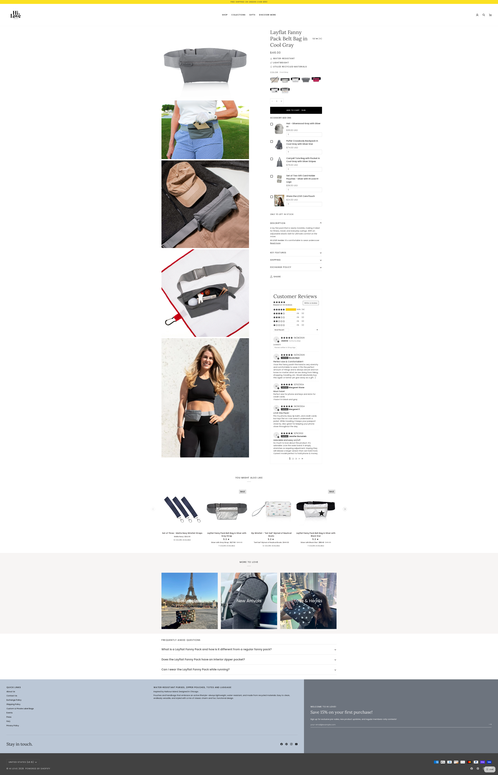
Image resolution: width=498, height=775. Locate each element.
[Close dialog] (297, 358)
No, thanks (274, 407)
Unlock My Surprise (274, 399)
